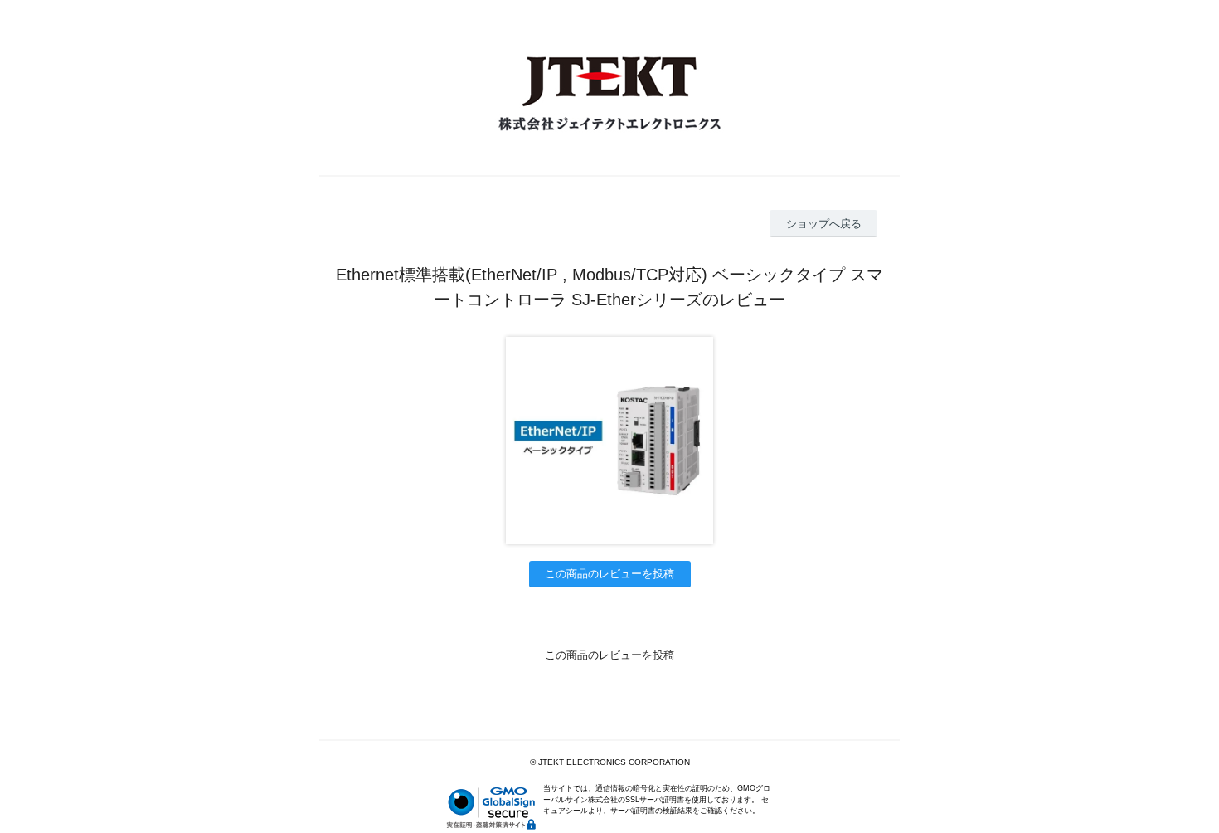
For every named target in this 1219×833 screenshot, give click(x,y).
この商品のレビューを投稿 (609, 574)
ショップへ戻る (824, 223)
